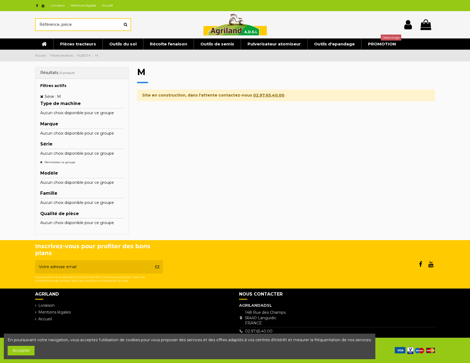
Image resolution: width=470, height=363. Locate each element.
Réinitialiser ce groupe (59, 162)
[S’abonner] (157, 267)
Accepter (21, 350)
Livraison (58, 5)
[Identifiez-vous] (408, 24)
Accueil (107, 5)
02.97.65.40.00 (268, 95)
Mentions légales (83, 5)
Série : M (53, 96)
